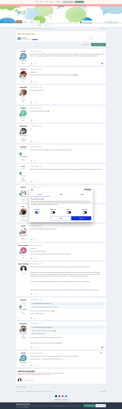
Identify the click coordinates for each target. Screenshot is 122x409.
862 (24, 238)
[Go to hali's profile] (23, 211)
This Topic (98, 21)
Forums (39, 25)
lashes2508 (23, 87)
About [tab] (82, 194)
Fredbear (23, 108)
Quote (35, 63)
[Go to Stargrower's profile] (23, 328)
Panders (23, 187)
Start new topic (85, 44)
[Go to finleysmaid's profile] (23, 131)
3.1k (24, 81)
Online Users (19, 25)
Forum (41, 1)
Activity (25, 21)
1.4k (24, 159)
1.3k (24, 63)
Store (37, 21)
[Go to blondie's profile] (19, 38)
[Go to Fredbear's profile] (23, 113)
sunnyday (23, 300)
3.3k (24, 120)
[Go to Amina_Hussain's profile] (23, 250)
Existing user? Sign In (68, 2)
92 (24, 257)
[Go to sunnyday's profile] (23, 305)
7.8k (24, 312)
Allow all (81, 218)
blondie (25, 37)
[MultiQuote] (31, 64)
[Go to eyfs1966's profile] (23, 152)
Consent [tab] (40, 194)
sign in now (48, 373)
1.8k (24, 99)
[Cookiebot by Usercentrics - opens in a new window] (85, 190)
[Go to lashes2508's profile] (23, 92)
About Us (52, 1)
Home (37, 1)
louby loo (23, 69)
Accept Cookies (90, 405)
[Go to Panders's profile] (23, 192)
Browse (19, 21)
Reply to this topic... (29, 380)
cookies (25, 405)
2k (24, 335)
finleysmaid (23, 126)
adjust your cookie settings (59, 405)
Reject (60, 218)
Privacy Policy (58, 399)
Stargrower (23, 323)
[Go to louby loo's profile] (23, 74)
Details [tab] (61, 194)
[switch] (53, 212)
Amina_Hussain (23, 245)
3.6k (24, 199)
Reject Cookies (100, 405)
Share (91, 38)
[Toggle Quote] (32, 303)
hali (23, 206)
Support (31, 21)
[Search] (104, 22)
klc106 (23, 226)
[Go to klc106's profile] (23, 231)
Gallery (26, 25)
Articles (46, 1)
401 (24, 178)
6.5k (24, 138)
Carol (23, 166)
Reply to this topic (98, 44)
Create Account (79, 1)
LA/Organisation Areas (49, 25)
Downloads (32, 25)
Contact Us (64, 399)
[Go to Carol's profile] (23, 171)
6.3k (24, 218)
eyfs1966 (23, 147)
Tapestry (58, 1)
